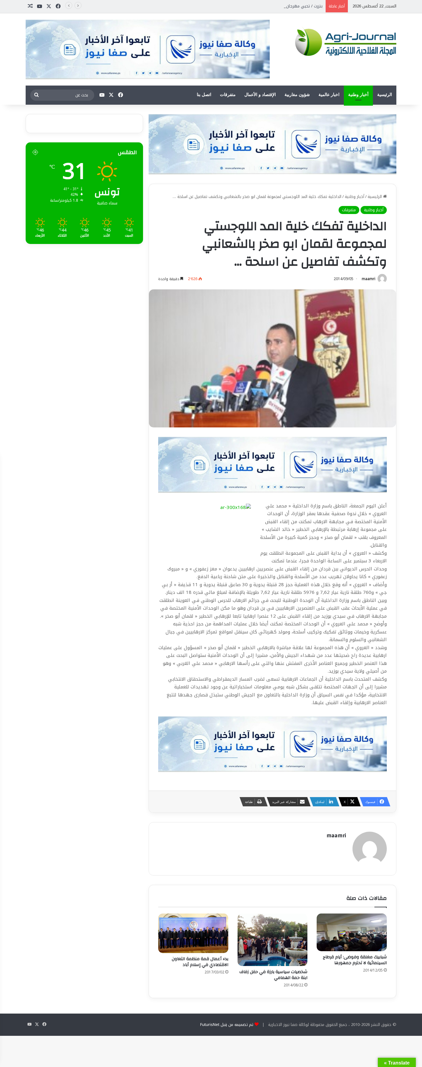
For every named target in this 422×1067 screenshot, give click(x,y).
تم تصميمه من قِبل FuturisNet (226, 1024)
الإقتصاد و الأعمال (260, 94)
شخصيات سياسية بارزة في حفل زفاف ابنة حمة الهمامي (273, 975)
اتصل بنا (204, 94)
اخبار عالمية (329, 94)
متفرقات (228, 94)
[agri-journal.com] (343, 41)
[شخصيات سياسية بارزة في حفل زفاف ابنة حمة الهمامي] (273, 940)
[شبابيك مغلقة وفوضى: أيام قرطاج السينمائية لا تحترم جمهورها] (352, 932)
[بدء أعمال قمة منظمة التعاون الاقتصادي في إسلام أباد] (193, 933)
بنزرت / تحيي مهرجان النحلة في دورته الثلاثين (283, 6)
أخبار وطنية (358, 94)
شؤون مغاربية (297, 94)
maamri (368, 278)
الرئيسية (384, 94)
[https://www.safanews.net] (272, 144)
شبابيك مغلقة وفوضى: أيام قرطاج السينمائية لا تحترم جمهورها (355, 960)
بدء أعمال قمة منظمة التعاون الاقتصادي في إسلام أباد (200, 962)
